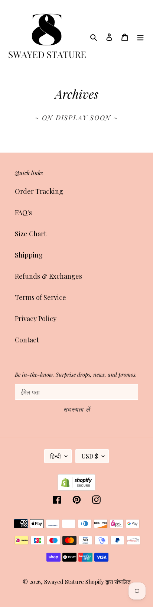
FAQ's (23, 212)
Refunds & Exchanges (48, 276)
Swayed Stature (64, 581)
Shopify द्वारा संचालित (107, 581)
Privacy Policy (35, 318)
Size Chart (30, 233)
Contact (27, 339)
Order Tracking (39, 191)
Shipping (29, 254)
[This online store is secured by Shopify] (76, 487)
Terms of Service (40, 297)
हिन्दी (55, 456)
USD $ (89, 456)
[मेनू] (140, 36)
